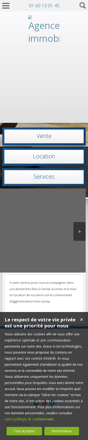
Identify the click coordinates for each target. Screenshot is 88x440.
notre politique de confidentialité (29, 419)
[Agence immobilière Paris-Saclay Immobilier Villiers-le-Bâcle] (44, 115)
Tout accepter (24, 431)
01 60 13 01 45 (44, 5)
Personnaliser (61, 431)
